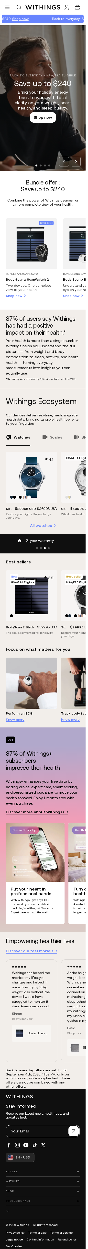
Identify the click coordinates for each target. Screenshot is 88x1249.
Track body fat (73, 713)
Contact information (40, 1239)
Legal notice (14, 1239)
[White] (17, 497)
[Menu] (7, 7)
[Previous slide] (64, 161)
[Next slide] (76, 161)
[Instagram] (17, 1145)
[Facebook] (9, 1145)
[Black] (14, 497)
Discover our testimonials (30, 951)
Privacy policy (15, 1232)
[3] (45, 548)
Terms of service (61, 1232)
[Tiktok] (35, 1145)
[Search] (18, 7)
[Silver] (66, 497)
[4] (49, 548)
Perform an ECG (19, 713)
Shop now (14, 19)
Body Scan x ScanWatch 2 (27, 279)
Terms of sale (37, 1232)
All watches (41, 525)
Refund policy (67, 1239)
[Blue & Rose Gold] (26, 497)
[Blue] (11, 497)
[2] (41, 548)
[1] (37, 548)
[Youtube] (26, 1145)
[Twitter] (43, 1145)
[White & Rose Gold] (23, 497)
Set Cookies (14, 1246)
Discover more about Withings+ (35, 812)
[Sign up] (73, 1131)
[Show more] (43, 1211)
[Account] (66, 7)
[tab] (36, 165)
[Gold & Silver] (69, 497)
